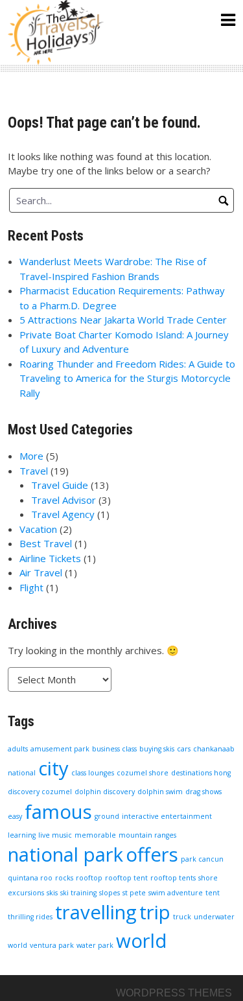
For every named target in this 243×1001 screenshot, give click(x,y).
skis (52, 892)
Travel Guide (59, 484)
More (31, 455)
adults (18, 748)
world (141, 941)
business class (114, 748)
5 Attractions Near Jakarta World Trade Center (123, 319)
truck (182, 916)
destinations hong (201, 772)
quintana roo (30, 877)
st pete (134, 892)
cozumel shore (142, 772)
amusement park (59, 748)
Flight (31, 587)
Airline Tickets (50, 558)
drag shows (203, 791)
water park (94, 945)
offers (152, 854)
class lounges (92, 772)
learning (22, 835)
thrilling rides (30, 916)
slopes (109, 892)
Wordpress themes (174, 992)
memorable (95, 835)
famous (58, 812)
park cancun (202, 859)
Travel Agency (63, 514)
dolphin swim (160, 791)
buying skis (156, 748)
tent (212, 892)
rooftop (89, 877)
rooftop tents (173, 877)
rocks (64, 877)
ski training (78, 892)
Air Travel (40, 572)
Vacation (38, 529)
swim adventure (175, 892)
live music (55, 835)
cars (184, 748)
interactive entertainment (167, 816)
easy (15, 816)
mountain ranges (147, 835)
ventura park (52, 945)
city (53, 768)
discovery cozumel (40, 791)
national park (65, 854)
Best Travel (45, 543)
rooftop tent (126, 877)
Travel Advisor (63, 499)
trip (154, 912)
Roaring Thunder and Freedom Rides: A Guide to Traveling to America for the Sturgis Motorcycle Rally (127, 378)
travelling (96, 912)
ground (107, 816)
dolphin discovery (105, 791)
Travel (33, 470)
